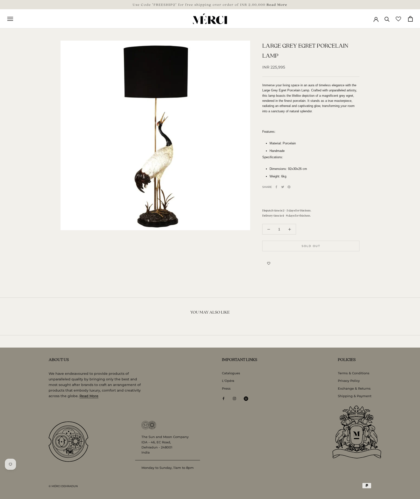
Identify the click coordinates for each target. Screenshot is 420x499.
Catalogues (231, 373)
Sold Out (311, 246)
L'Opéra (228, 381)
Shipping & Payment (354, 396)
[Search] (387, 18)
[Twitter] (282, 186)
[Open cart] (410, 19)
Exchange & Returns (354, 388)
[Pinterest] (289, 186)
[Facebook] (276, 186)
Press (226, 388)
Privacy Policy (349, 381)
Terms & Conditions (353, 373)
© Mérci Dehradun (63, 486)
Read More (277, 4)
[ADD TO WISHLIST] (268, 263)
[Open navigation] (10, 19)
